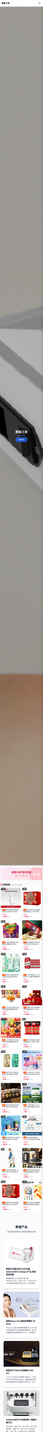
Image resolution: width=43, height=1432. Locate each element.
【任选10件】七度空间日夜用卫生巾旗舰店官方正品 (31, 1073)
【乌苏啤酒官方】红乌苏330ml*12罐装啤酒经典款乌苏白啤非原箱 (32, 976)
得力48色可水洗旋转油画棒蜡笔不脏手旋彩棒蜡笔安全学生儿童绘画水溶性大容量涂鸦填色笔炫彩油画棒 (31, 1204)
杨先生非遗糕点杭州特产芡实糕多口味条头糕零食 (10, 1106)
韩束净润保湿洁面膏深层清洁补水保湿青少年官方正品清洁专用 (10, 911)
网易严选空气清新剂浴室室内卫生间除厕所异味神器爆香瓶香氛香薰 (10, 1074)
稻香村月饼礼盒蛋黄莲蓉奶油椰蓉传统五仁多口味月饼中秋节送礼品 (31, 1009)
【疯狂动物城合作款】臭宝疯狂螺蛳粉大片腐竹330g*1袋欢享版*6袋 (10, 943)
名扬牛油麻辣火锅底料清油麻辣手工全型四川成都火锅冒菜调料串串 (31, 1041)
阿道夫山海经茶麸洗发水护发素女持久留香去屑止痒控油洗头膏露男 (10, 976)
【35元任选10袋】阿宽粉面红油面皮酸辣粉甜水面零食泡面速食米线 (10, 1009)
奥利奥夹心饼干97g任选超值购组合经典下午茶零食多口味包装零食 (11, 1139)
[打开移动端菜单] (39, 3)
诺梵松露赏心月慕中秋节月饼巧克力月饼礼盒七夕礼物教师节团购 (31, 943)
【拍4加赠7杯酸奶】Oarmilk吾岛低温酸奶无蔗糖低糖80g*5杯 (31, 1139)
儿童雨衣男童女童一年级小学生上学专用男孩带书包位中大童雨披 (10, 1171)
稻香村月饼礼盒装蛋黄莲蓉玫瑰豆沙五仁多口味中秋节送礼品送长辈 (10, 1204)
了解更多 (21, 440)
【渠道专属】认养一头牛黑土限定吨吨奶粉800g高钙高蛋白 (32, 1106)
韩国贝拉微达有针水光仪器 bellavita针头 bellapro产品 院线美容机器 (21, 1272)
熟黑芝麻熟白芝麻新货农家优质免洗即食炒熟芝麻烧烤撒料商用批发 (31, 1171)
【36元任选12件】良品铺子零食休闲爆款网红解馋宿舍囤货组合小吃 (10, 1041)
